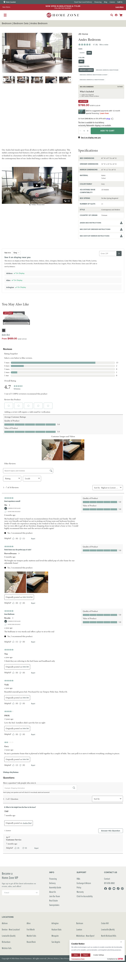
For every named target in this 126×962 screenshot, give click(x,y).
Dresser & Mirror (86, 70)
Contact (107, 878)
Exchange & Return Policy (84, 885)
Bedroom (7, 23)
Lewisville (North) (108, 929)
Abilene (5, 923)
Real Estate (53, 900)
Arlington (55, 923)
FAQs (78, 878)
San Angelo (56, 941)
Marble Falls (31, 935)
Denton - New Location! (11, 929)
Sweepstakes (54, 905)
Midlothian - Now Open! (85, 935)
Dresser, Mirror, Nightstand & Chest (94, 75)
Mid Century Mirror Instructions (94, 236)
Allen (29, 923)
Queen (83, 53)
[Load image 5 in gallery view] (65, 80)
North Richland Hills (108, 935)
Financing (53, 878)
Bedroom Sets (21, 23)
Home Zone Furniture (23, 958)
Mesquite (55, 935)
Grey (81, 61)
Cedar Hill (105, 923)
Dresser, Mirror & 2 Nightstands (92, 80)
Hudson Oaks (56, 929)
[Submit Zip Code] (119, 253)
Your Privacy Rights (68, 958)
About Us (52, 891)
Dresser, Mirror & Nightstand (107, 70)
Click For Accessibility (85, 896)
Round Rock (31, 941)
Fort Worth (31, 929)
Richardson (6, 941)
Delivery (52, 883)
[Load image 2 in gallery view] (22, 80)
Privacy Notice (53, 958)
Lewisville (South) (8, 935)
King (89, 53)
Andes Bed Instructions (90, 223)
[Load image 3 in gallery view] (37, 80)
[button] (111, 15)
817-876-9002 (109, 883)
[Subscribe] (36, 892)
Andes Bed (6, 334)
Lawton (79, 929)
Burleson (79, 923)
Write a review (104, 45)
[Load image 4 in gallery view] (51, 80)
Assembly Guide (55, 887)
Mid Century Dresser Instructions (95, 229)
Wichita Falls (6, 948)
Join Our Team (54, 896)
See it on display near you (91, 137)
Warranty (80, 891)
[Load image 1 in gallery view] (8, 80)
